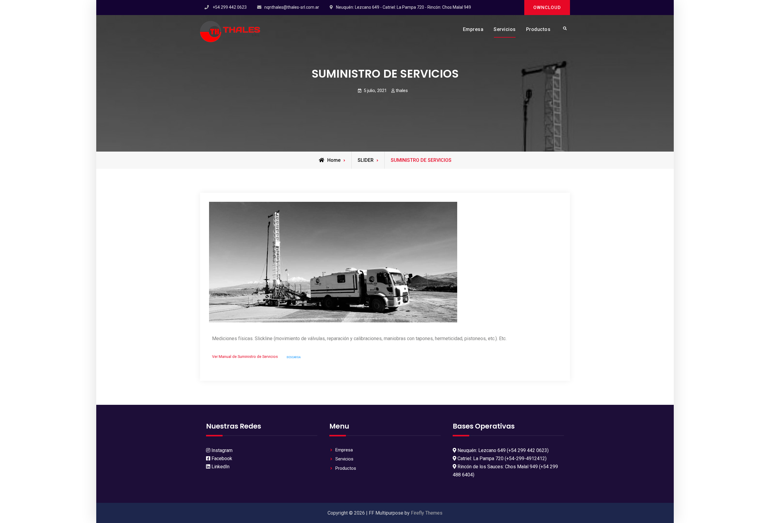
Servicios (505, 29)
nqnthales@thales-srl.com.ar (291, 7)
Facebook (221, 458)
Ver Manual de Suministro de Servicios (245, 357)
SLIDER (366, 160)
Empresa (473, 29)
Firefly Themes (426, 513)
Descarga (293, 357)
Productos (538, 29)
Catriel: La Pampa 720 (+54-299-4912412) (501, 458)
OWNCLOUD (547, 7)
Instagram (221, 450)
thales (402, 90)
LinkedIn (219, 466)
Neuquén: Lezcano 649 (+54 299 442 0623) (502, 450)
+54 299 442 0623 (230, 7)
